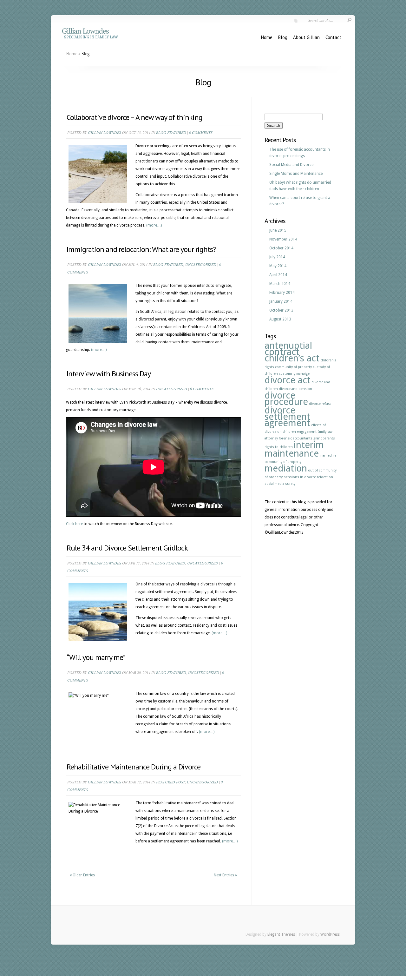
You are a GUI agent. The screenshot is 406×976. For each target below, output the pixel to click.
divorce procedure (286, 398)
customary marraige (294, 374)
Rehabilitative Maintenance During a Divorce (133, 767)
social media (274, 484)
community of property (293, 367)
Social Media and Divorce (291, 164)
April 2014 (278, 275)
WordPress (330, 934)
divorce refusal (320, 404)
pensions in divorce (300, 477)
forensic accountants (295, 438)
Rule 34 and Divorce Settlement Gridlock (127, 548)
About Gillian (306, 37)
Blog (282, 37)
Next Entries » (225, 875)
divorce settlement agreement (287, 416)
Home (266, 37)
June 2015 (277, 230)
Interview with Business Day (109, 374)
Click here (74, 524)
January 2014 (280, 301)
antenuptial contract (288, 348)
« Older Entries (82, 875)
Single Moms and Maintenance (296, 173)
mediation (286, 468)
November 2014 (283, 239)
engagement (307, 432)
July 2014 (277, 257)
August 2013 (280, 319)
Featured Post (170, 781)
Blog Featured (171, 132)
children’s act (292, 358)
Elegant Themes (281, 934)
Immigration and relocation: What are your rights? (141, 249)
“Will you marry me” (96, 657)
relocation (325, 477)
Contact (333, 37)
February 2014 (282, 292)
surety (290, 484)
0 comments (201, 132)
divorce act (288, 380)
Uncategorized (200, 264)
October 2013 (281, 310)
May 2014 (277, 266)
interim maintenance (294, 449)
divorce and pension (295, 389)
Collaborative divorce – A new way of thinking (134, 117)
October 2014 (281, 248)
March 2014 (279, 283)
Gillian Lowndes (104, 132)
